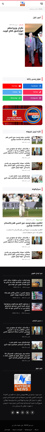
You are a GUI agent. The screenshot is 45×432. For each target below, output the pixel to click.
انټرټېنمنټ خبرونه (17, 429)
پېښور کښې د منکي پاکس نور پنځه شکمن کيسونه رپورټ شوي (17, 293)
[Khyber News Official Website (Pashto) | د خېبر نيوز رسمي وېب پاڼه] (22, 3)
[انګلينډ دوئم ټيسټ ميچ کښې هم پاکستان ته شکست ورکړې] (37, 140)
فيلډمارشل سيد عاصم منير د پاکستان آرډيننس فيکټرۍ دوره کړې (17, 177)
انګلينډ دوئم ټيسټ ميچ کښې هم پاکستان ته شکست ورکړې (18, 138)
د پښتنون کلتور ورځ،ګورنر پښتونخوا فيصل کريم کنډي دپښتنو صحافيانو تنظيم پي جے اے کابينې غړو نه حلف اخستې (17, 307)
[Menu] (41, 3)
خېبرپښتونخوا (28, 429)
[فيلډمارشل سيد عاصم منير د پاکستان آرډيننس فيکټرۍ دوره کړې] (37, 179)
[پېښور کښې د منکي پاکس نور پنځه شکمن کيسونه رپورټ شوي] (37, 296)
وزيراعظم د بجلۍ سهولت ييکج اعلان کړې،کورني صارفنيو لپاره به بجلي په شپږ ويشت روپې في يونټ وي (16, 282)
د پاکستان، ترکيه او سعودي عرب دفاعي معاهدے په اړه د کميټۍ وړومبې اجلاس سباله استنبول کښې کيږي (16, 151)
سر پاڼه (37, 429)
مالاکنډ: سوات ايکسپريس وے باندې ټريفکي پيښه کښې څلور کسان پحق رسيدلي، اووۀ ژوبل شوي (17, 165)
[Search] (3, 3)
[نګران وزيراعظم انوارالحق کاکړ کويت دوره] (33, 45)
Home (40, 9)
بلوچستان (7, 429)
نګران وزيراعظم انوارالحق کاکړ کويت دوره (13, 31)
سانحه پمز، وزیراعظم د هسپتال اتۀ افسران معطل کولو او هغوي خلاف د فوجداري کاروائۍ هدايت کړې (16, 355)
